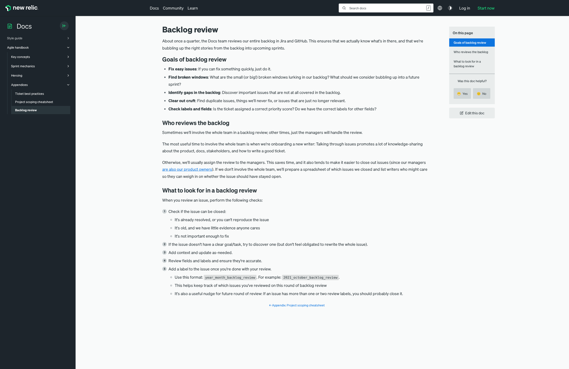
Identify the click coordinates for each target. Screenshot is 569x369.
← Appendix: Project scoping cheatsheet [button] (297, 305)
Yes (462, 93)
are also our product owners (187, 169)
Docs (154, 7)
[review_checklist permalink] (260, 190)
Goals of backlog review (470, 42)
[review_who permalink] (232, 122)
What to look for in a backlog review (467, 63)
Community (173, 7)
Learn (193, 7)
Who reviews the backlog (471, 52)
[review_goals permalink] (230, 59)
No (481, 93)
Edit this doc (474, 113)
